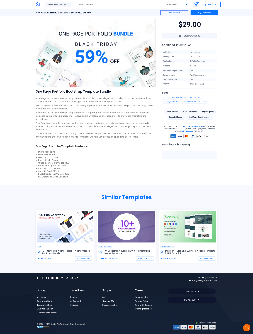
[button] (174, 12)
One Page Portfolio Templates (194, 101)
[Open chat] (246, 327)
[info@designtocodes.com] (190, 281)
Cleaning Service (167, 247)
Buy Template (204, 12)
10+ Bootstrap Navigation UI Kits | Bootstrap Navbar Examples (127, 252)
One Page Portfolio (171, 101)
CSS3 (165, 97)
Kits (39, 247)
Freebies (107, 247)
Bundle (193, 66)
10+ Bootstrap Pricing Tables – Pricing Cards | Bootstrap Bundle (66, 252)
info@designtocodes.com (204, 280)
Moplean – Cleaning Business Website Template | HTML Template (190, 252)
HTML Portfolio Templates (181, 97)
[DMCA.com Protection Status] (43, 326)
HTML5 (198, 97)
